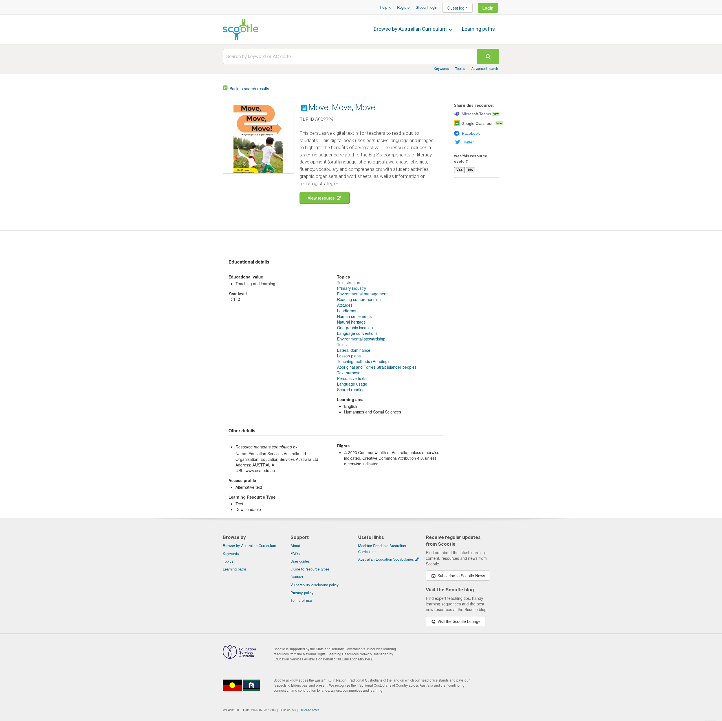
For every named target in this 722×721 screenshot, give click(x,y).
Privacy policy (302, 592)
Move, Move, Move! (342, 107)
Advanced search (484, 68)
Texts (342, 344)
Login (488, 8)
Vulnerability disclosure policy (314, 584)
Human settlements (354, 316)
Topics (460, 68)
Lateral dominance (353, 350)
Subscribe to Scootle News (460, 575)
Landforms (346, 310)
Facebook (471, 133)
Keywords (441, 68)
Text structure (349, 282)
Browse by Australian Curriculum (411, 29)
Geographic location (355, 327)
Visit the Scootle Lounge (458, 621)
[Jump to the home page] (240, 29)
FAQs (295, 553)
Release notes (310, 709)
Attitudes (345, 305)
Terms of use (301, 600)
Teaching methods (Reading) (363, 361)
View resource (322, 198)
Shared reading (351, 389)
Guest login (457, 8)
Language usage (352, 384)
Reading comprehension (359, 299)
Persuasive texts (351, 378)
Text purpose (348, 372)
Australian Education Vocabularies (386, 559)
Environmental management (362, 294)
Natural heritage (351, 322)
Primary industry (351, 288)
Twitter (468, 142)
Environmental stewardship (361, 339)
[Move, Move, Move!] (258, 175)
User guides (300, 561)
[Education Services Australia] (239, 657)
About (295, 545)
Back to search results (249, 88)
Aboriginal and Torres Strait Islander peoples (377, 367)
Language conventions (357, 333)
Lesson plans (349, 356)
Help (384, 7)
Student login (426, 7)
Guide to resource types (310, 569)
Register (404, 7)
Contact (296, 577)
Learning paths (478, 29)
